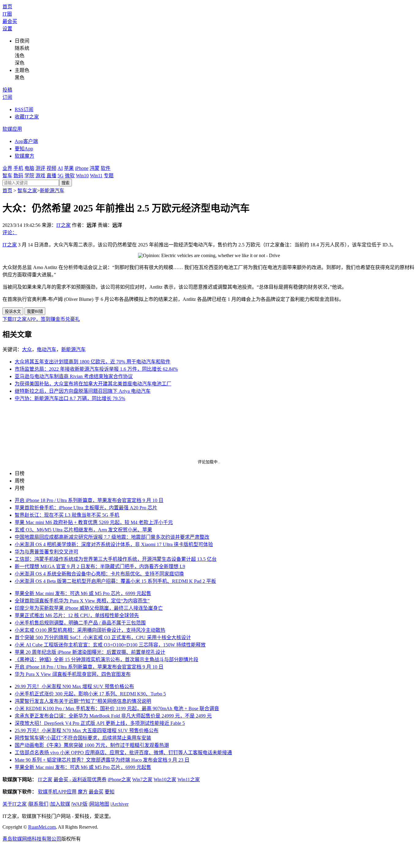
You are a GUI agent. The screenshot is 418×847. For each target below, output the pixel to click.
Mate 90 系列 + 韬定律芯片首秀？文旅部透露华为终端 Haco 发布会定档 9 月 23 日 (102, 760)
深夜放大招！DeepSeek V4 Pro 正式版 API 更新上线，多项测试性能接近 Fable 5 (100, 723)
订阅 (7, 97)
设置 (7, 28)
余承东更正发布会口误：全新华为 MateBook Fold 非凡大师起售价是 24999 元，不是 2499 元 (113, 715)
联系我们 (38, 804)
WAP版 (80, 804)
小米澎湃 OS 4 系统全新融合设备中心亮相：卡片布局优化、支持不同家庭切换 (99, 573)
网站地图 (99, 804)
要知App (24, 148)
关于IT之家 (14, 804)
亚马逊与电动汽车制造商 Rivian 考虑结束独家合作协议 (74, 376)
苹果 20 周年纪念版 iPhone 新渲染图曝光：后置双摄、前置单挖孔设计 (90, 652)
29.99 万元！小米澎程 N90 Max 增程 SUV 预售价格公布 (74, 686)
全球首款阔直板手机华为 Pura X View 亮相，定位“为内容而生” (82, 600)
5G (61, 175)
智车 (7, 175)
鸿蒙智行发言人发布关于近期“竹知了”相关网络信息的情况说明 (83, 701)
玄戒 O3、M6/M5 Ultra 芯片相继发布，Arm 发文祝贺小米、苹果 (83, 529)
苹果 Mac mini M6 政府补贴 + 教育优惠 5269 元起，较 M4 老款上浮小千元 (94, 522)
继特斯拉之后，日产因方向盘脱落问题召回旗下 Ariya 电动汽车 (83, 391)
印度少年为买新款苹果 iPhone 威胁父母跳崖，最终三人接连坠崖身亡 (89, 608)
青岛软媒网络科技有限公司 (31, 838)
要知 (109, 791)
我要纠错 (35, 311)
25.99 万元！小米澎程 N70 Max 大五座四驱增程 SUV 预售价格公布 (87, 730)
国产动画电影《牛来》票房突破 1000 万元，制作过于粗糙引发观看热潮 (92, 745)
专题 (109, 175)
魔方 (83, 791)
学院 (29, 175)
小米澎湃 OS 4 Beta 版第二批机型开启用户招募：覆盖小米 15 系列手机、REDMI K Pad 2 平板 (115, 581)
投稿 (7, 89)
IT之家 (63, 225)
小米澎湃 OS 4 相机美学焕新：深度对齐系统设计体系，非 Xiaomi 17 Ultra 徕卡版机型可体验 (114, 544)
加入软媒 (60, 804)
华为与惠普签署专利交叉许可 (46, 551)
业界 (7, 168)
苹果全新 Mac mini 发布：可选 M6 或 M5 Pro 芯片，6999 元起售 (83, 593)
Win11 (96, 175)
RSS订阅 (24, 109)
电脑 (29, 168)
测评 (40, 168)
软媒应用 (12, 129)
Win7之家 (142, 779)
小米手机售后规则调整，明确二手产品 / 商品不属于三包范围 (80, 622)
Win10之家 (165, 779)
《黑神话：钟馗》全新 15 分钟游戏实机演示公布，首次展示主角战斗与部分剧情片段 (106, 659)
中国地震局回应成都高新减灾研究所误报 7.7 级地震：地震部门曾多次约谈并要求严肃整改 (112, 537)
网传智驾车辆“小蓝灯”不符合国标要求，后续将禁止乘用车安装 (83, 737)
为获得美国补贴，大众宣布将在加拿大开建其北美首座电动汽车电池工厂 (93, 383)
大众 (27, 349)
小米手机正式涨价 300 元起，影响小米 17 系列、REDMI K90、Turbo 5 (90, 693)
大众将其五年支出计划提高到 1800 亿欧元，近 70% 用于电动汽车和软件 (92, 361)
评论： (9, 232)
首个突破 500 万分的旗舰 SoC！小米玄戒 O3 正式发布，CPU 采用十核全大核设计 (103, 637)
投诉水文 (13, 311)
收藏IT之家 (27, 116)
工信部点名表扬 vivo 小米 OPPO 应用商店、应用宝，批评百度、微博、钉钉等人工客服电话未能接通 (123, 752)
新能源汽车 (52, 190)
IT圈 (7, 14)
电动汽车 (46, 349)
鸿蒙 (94, 168)
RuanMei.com (42, 827)
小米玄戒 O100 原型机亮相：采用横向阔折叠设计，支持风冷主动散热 (90, 630)
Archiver (120, 804)
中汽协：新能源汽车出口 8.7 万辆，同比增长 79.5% (70, 398)
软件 (105, 168)
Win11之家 (188, 779)
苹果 (69, 168)
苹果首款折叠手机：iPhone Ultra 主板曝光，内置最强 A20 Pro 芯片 (86, 507)
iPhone (81, 168)
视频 (51, 168)
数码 (18, 175)
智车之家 (27, 190)
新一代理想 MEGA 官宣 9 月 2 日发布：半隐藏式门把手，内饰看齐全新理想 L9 (100, 566)
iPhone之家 (119, 779)
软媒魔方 (24, 156)
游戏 (40, 175)
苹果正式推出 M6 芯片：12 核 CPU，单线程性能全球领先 (77, 615)
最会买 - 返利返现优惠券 (80, 779)
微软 (70, 175)
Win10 (82, 175)
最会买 (9, 21)
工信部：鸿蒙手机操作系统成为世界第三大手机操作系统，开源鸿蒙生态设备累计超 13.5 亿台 (116, 559)
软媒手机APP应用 (57, 791)
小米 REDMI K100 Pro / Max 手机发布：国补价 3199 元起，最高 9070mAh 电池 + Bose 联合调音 (117, 708)
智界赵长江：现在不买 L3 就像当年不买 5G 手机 (67, 515)
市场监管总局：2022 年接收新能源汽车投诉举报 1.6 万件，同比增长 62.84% (96, 369)
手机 (18, 168)
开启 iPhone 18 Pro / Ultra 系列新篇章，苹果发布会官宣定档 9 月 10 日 (89, 500)
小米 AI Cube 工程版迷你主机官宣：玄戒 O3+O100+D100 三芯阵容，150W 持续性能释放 (110, 644)
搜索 (65, 183)
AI (60, 168)
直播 (51, 175)
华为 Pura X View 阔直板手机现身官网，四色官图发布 (73, 674)
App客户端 (26, 141)
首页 (7, 6)
